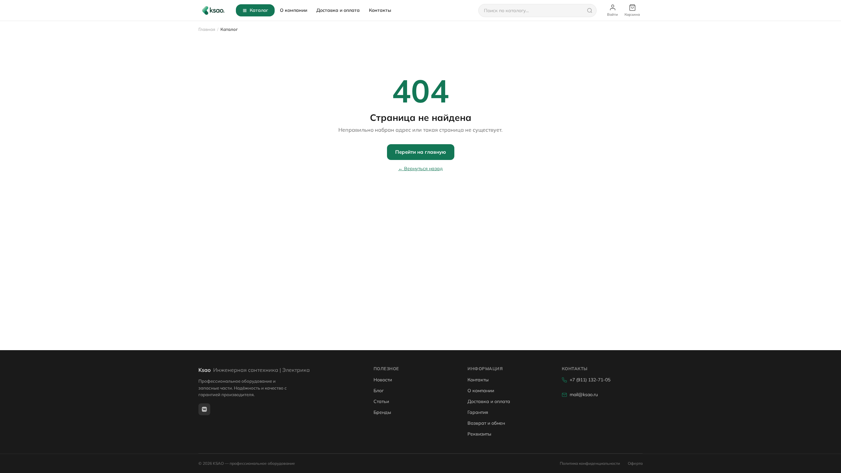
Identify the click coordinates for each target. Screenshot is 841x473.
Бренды (382, 412)
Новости (383, 380)
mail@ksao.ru (584, 394)
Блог (379, 391)
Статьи (381, 401)
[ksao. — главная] (213, 10)
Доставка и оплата (338, 10)
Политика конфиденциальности (590, 463)
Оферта (635, 463)
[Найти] (590, 10)
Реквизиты (479, 434)
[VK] (204, 409)
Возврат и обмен (486, 423)
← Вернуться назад (420, 168)
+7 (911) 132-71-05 (590, 380)
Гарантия (477, 412)
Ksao (254, 370)
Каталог (259, 10)
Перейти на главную (420, 152)
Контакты (380, 10)
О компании (293, 10)
